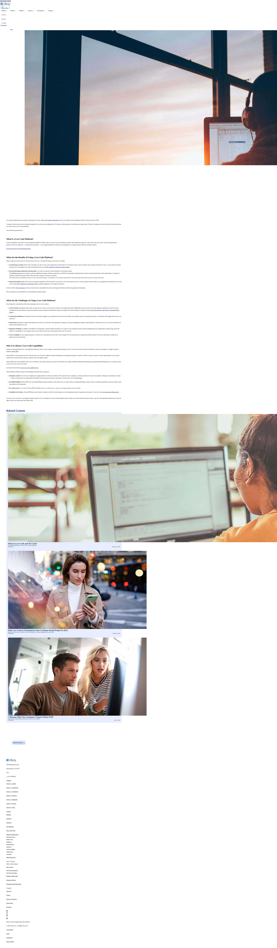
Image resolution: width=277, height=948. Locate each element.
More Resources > (11, 857)
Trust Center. (78, 378)
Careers (8, 895)
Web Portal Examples (11, 873)
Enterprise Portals (11, 880)
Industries (8, 822)
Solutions (8, 818)
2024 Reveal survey (17, 273)
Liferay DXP (15, 351)
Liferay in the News (11, 899)
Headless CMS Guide (12, 876)
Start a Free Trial (10, 830)
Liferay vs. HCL (10, 807)
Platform (8, 814)
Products (8, 811)
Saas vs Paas (9, 867)
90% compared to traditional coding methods (57, 267)
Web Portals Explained (12, 870)
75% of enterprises (20, 288)
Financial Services (10, 837)
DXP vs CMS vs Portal (12, 864)
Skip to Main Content (5, 1)
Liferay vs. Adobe (11, 783)
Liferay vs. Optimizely (12, 787)
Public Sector (9, 839)
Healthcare (9, 842)
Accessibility (9, 929)
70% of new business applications (50, 220)
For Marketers (10, 826)
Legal (7, 933)
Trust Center (9, 903)
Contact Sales (4, 25)
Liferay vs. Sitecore (11, 795)
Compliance (9, 937)
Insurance (8, 847)
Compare (8, 780)
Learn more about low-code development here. (18, 248)
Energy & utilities (10, 849)
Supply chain (9, 852)
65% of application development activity (27, 284)
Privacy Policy (10, 941)
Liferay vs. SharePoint (12, 791)
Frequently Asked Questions (13, 884)
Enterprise (9, 854)
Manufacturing (10, 844)
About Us (8, 891)
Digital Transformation (12, 834)
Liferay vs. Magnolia (11, 799)
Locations (8, 907)
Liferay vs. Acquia (11, 803)
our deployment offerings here (111, 392)
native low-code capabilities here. (30, 368)
